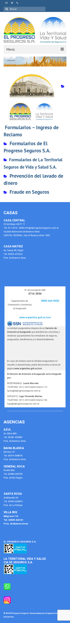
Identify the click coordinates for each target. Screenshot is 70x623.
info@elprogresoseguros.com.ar (42, 227)
